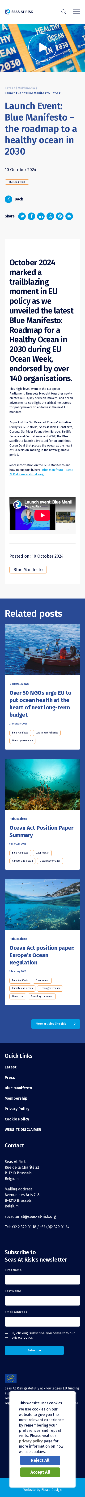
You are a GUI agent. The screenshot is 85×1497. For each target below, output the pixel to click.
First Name (13, 1270)
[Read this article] (42, 650)
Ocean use (18, 996)
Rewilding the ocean (41, 996)
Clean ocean (42, 852)
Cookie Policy (17, 1119)
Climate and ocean (22, 860)
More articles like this (51, 1023)
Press (10, 1077)
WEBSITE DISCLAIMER (23, 1129)
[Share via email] (69, 216)
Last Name (13, 1291)
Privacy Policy (17, 1108)
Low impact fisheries (46, 732)
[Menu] (76, 12)
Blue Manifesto (17, 182)
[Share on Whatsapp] (50, 216)
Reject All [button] (40, 1460)
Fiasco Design (51, 1490)
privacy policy (22, 1338)
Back (15, 198)
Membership (16, 1098)
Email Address (16, 1312)
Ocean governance (22, 740)
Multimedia (26, 88)
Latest (10, 88)
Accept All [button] (40, 1472)
